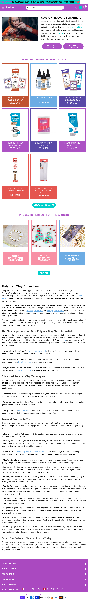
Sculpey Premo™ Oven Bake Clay (72, 99)
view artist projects (73, 46)
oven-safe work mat (37, 351)
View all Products (44, 205)
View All (44, 273)
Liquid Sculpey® (44, 98)
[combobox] (45, 8)
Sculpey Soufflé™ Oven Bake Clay (15, 99)
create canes (24, 411)
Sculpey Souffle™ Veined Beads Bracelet (15, 258)
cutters (63, 340)
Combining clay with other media (30, 452)
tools (61, 33)
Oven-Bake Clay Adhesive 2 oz (15, 144)
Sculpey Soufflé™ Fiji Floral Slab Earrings (44, 258)
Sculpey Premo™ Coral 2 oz (43, 144)
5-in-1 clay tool (24, 362)
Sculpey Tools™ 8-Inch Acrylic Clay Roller (44, 190)
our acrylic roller (25, 370)
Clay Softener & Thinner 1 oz (72, 144)
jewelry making (75, 27)
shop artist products (52, 46)
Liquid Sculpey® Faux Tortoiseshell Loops (72, 258)
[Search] (28, 8)
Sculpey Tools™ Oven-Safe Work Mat (15, 189)
